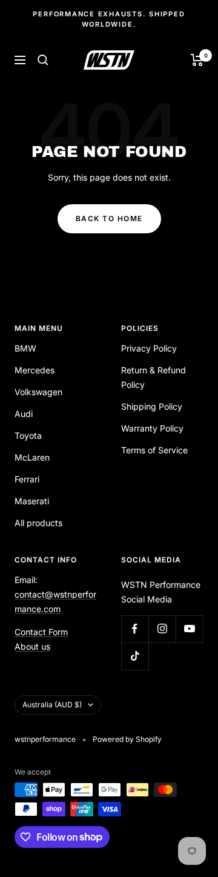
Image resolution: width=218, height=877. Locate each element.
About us (32, 646)
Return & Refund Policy (153, 377)
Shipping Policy (151, 406)
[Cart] (197, 60)
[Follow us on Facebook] (134, 628)
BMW (25, 348)
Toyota (28, 435)
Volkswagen (38, 392)
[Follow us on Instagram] (162, 628)
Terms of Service (154, 450)
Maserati (32, 501)
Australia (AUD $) (52, 704)
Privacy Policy (149, 348)
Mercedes (34, 370)
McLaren (32, 457)
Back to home (109, 218)
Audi (24, 413)
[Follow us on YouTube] (189, 628)
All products (38, 523)
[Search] (43, 60)
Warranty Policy (152, 428)
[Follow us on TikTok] (134, 656)
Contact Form (41, 632)
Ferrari (27, 479)
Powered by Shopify (127, 739)
